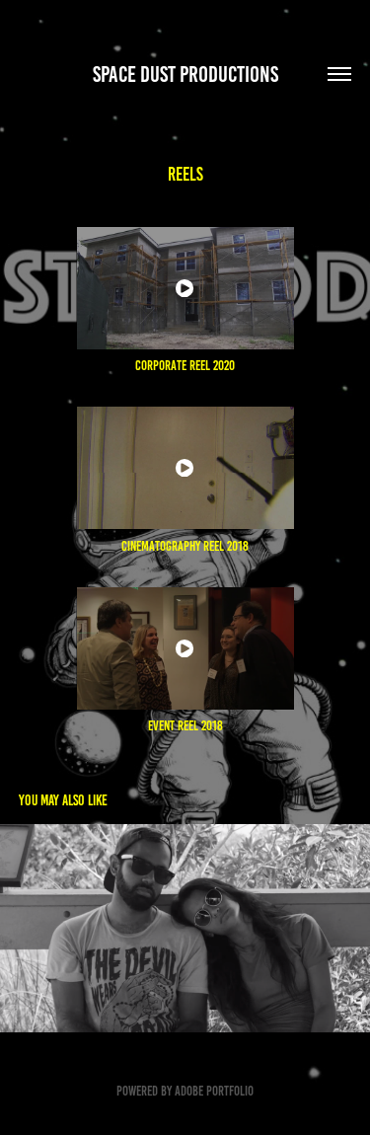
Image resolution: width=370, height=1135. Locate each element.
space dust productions (185, 74)
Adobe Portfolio (214, 1091)
